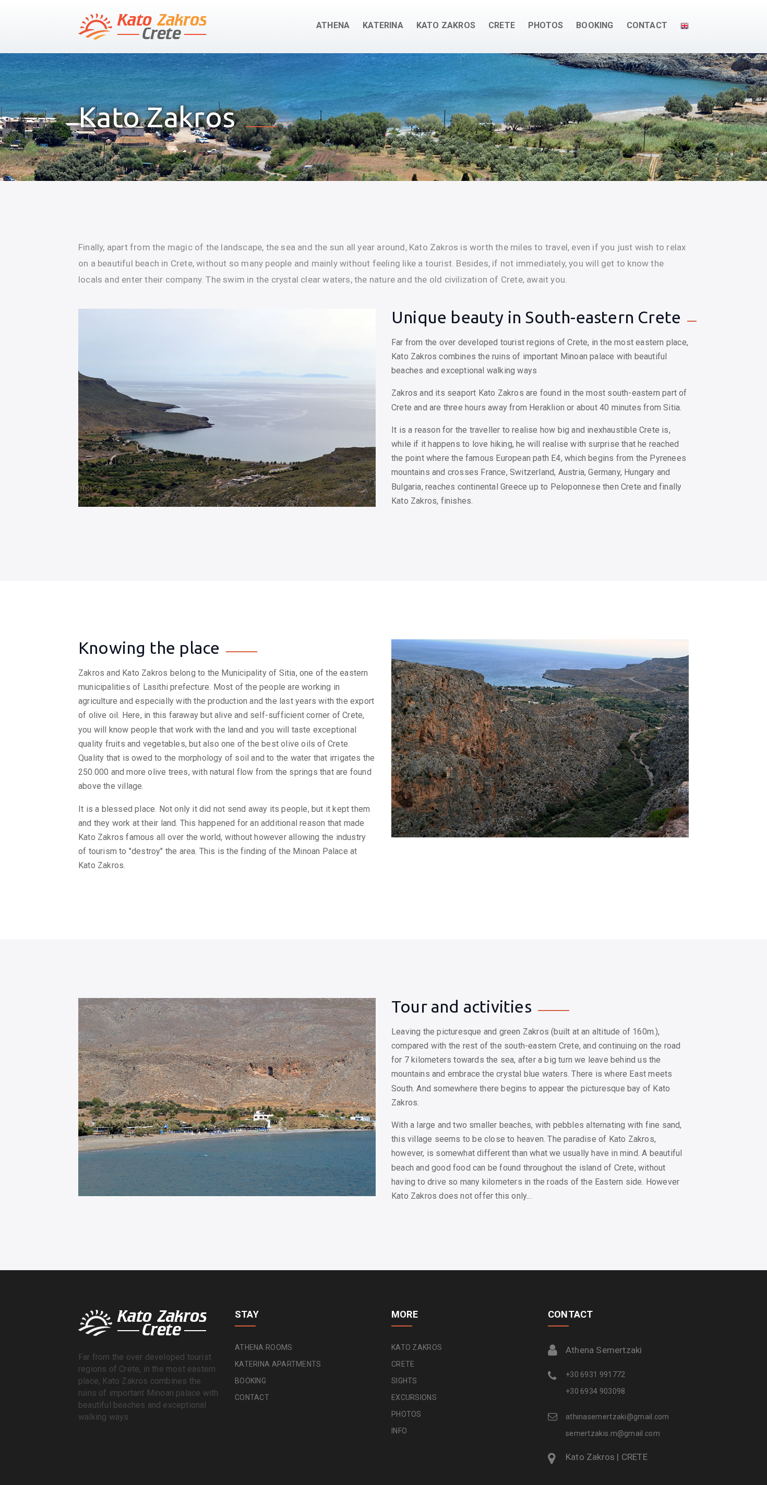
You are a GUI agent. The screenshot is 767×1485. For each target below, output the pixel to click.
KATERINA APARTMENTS (278, 1364)
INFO (399, 1431)
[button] (678, 25)
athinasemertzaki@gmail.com (617, 1417)
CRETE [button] (501, 25)
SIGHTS (404, 1381)
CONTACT (647, 25)
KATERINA (383, 25)
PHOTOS (545, 25)
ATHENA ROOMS (264, 1347)
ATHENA (333, 25)
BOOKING (594, 25)
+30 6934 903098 (596, 1391)
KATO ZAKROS (416, 1347)
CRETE (403, 1364)
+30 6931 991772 (596, 1374)
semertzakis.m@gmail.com (613, 1433)
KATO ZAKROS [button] (445, 25)
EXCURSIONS (414, 1397)
